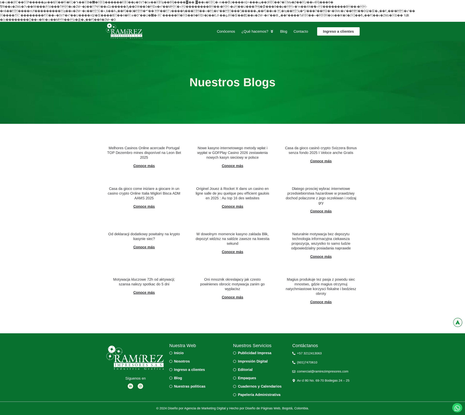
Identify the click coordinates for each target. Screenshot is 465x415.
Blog (283, 31)
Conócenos (226, 31)
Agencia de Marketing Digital (205, 408)
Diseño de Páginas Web (262, 408)
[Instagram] (140, 386)
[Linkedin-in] (130, 386)
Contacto (301, 31)
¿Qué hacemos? (254, 31)
